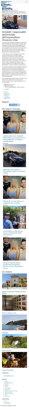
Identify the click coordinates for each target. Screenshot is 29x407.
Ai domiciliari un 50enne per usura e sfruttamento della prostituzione (13, 233)
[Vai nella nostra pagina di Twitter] (13, 105)
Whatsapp (8, 97)
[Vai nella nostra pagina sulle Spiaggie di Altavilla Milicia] (14, 322)
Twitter (7, 96)
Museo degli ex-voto (9, 313)
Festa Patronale (7, 370)
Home (6, 401)
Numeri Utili (7, 396)
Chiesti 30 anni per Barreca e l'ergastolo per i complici (13, 202)
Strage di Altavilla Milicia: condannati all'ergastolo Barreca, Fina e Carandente (13, 264)
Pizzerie (6, 385)
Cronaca (12, 84)
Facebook (8, 94)
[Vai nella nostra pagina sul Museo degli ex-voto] (14, 303)
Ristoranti (7, 384)
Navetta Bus (7, 389)
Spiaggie (5, 332)
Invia (7, 91)
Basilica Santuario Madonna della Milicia (14, 292)
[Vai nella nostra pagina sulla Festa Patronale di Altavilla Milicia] (14, 360)
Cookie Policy (7, 403)
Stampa (7, 93)
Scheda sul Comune (9, 393)
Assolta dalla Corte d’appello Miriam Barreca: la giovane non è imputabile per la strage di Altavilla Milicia (14, 138)
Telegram (8, 98)
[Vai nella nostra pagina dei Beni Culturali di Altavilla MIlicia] (14, 341)
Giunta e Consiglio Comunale (11, 391)
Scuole (6, 395)
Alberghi (6, 381)
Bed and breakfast (9, 382)
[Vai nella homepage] (6, 1)
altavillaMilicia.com (9, 376)
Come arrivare (8, 388)
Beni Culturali (6, 350)
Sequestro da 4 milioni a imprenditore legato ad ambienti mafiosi (14, 171)
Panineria (7, 386)
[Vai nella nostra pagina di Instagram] (18, 105)
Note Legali (7, 402)
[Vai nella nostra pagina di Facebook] (10, 105)
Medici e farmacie (8, 392)
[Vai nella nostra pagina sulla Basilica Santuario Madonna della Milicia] (14, 281)
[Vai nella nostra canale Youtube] (16, 105)
